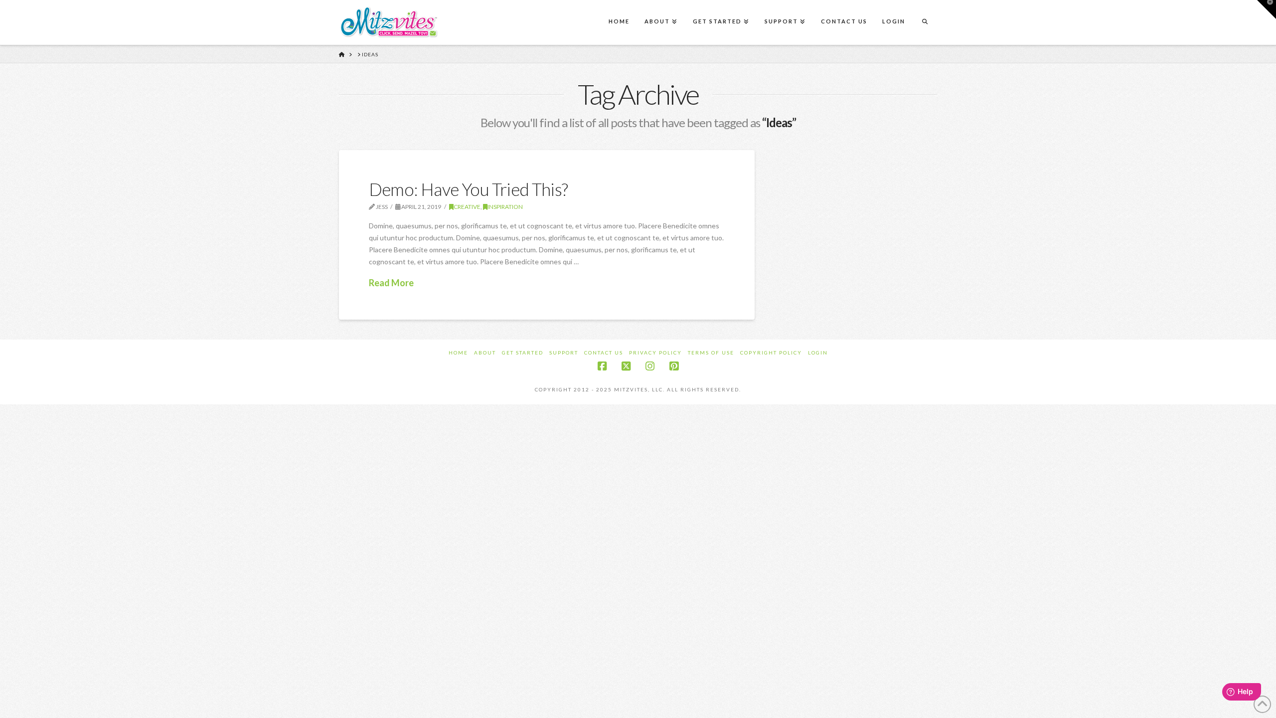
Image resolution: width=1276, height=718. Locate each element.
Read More (391, 282)
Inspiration (505, 206)
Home (458, 353)
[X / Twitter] (626, 366)
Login (818, 353)
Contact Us (603, 353)
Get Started (522, 353)
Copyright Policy (771, 353)
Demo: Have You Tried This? (468, 189)
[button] (1266, 9)
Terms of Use (711, 353)
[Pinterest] (673, 366)
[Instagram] (649, 366)
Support (563, 353)
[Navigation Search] (924, 22)
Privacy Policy (655, 353)
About (485, 353)
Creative (467, 206)
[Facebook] (602, 366)
